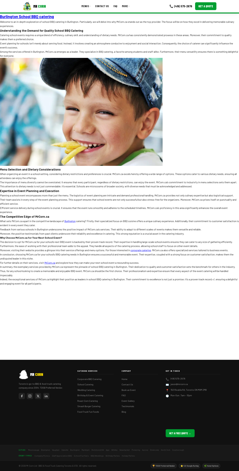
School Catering (85, 384)
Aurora (145, 450)
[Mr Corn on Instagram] (30, 396)
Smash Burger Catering (88, 406)
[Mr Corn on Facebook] (22, 396)
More (126, 6)
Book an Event (129, 390)
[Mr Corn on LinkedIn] (46, 396)
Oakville (64, 450)
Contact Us (102, 6)
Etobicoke (154, 450)
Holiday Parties (128, 456)
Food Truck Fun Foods (88, 411)
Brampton (45, 450)
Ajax (107, 450)
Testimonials (128, 406)
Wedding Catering (86, 390)
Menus (85, 6)
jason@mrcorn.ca (179, 384)
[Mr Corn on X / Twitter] (38, 396)
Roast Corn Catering (87, 400)
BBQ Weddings (97, 456)
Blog (124, 411)
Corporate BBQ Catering (89, 379)
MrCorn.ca (49, 262)
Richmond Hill (98, 450)
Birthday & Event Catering (90, 395)
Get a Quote (205, 6)
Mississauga (33, 450)
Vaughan (56, 450)
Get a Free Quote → (180, 433)
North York (165, 450)
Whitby (114, 450)
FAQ (115, 6)
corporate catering (141, 250)
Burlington (70, 221)
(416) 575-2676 (178, 378)
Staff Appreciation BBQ (62, 456)
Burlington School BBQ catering (27, 16)
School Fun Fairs (81, 456)
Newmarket (125, 450)
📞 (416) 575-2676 (180, 6)
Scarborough (178, 450)
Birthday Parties (113, 456)
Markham (86, 450)
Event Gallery (128, 400)
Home (124, 379)
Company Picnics (42, 456)
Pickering (136, 450)
